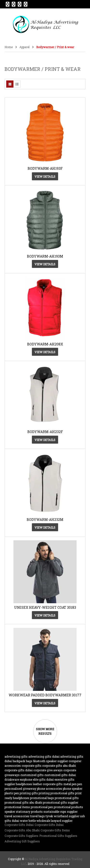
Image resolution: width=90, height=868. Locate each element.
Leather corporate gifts (48, 784)
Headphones (24, 784)
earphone (26, 779)
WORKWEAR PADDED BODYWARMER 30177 (45, 695)
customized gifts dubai (60, 775)
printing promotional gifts (56, 793)
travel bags (37, 816)
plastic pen (12, 793)
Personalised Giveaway (20, 788)
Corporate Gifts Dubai (19, 825)
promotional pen (42, 807)
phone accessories (49, 788)
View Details (45, 176)
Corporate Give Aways (48, 770)
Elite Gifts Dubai (43, 779)
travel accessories (17, 816)
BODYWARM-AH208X (45, 344)
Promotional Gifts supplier (60, 802)
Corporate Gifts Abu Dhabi (59, 765)
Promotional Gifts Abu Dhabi (23, 802)
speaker (10, 811)
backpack (19, 761)
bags (29, 761)
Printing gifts (29, 793)
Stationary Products (29, 811)
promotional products (68, 807)
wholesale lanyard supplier (54, 821)
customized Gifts (32, 775)
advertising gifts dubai (44, 756)
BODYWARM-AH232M (45, 519)
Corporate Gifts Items (55, 830)
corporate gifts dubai (19, 770)
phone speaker (72, 788)
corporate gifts (32, 765)
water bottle (28, 821)
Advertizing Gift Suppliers (22, 841)
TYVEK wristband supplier (62, 816)
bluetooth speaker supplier (50, 761)
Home (9, 47)
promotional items (17, 807)
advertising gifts (16, 756)
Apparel (24, 47)
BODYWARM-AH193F (45, 168)
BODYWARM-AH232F (45, 432)
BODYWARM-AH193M (45, 256)
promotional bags (42, 798)
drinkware (12, 779)
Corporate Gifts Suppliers (21, 836)
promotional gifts (67, 798)
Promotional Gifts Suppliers (58, 836)
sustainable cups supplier (60, 811)
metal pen (70, 784)
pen (79, 784)
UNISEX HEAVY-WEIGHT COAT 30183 (45, 607)
